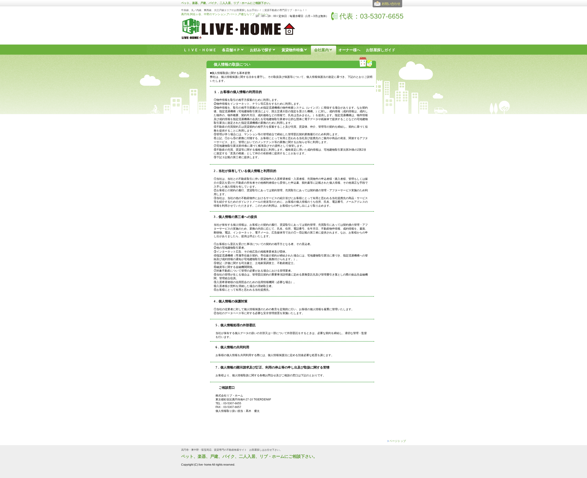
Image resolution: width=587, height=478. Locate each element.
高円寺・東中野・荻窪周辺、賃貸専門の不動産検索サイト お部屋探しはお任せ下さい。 (231, 450)
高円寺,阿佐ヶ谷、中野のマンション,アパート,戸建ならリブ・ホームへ (225, 14)
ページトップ (397, 441)
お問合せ (388, 5)
